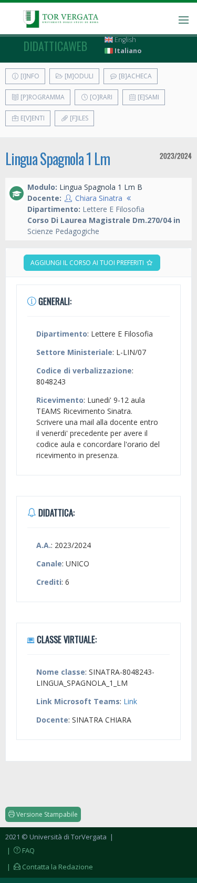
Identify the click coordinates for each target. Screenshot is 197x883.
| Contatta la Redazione (49, 866)
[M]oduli (78, 76)
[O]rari (100, 97)
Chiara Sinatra (98, 198)
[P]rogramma (42, 97)
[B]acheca (134, 76)
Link (130, 701)
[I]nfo (29, 76)
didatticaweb (55, 45)
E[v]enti (32, 118)
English (124, 39)
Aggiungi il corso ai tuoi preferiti (88, 262)
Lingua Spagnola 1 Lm (57, 158)
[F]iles (78, 118)
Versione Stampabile (46, 814)
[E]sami (147, 97)
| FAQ (20, 850)
